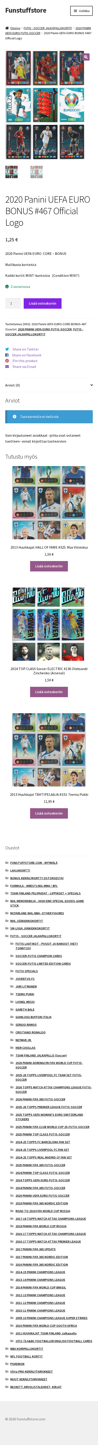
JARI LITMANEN (26, 986)
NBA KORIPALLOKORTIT (26, 1349)
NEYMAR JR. (23, 1040)
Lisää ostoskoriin (42, 303)
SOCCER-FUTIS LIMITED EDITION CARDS (43, 964)
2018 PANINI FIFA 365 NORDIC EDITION (41, 1203)
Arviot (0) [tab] (12, 385)
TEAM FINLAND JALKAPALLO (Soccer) (41, 1055)
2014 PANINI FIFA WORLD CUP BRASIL (40, 1287)
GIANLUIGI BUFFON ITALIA (33, 1017)
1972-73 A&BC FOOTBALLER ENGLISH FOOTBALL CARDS (53, 1341)
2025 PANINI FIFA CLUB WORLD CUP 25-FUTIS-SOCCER (52, 1127)
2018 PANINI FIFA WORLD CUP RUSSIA (41, 1226)
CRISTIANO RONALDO (30, 1032)
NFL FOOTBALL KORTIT (26, 1356)
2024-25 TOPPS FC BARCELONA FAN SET (42, 1142)
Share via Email (24, 366)
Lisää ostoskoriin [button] (49, 566)
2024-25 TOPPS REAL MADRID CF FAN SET (43, 1157)
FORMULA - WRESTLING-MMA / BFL (34, 886)
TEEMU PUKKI (24, 994)
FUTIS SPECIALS (26, 971)
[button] (86, 57)
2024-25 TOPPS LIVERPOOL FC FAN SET (42, 1150)
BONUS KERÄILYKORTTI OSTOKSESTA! (37, 878)
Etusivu (15, 28)
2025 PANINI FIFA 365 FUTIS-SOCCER (40, 1165)
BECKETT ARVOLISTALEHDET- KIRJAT (36, 1387)
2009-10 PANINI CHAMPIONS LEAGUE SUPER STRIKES (51, 1318)
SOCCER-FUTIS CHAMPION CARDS (38, 956)
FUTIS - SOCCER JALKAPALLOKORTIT (48, 28)
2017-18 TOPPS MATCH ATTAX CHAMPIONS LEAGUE (50, 1219)
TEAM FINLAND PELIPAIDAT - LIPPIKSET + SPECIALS (45, 893)
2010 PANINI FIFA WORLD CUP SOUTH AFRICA (46, 1326)
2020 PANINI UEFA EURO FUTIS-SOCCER (45, 329)
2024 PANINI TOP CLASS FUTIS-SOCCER (42, 1173)
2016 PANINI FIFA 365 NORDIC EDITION (41, 1265)
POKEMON (17, 1364)
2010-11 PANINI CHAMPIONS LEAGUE (40, 1310)
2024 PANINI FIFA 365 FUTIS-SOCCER (40, 1188)
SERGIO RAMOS (26, 1025)
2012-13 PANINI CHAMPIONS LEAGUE (40, 1295)
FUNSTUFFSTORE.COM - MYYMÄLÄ (33, 863)
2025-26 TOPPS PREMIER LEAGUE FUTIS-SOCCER (48, 1107)
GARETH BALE (24, 1009)
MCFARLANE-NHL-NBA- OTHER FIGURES (37, 913)
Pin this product (25, 360)
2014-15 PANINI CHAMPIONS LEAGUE (40, 1272)
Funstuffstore (25, 10)
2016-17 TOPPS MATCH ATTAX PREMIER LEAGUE (48, 1241)
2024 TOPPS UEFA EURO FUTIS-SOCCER (42, 1180)
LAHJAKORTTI (20, 870)
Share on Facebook (26, 355)
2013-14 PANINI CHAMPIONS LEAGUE (40, 1280)
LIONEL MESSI (25, 1002)
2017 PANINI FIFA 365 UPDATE (35, 1249)
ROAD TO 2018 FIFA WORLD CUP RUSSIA (42, 1211)
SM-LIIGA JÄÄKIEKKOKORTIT (30, 928)
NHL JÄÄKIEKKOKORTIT (26, 921)
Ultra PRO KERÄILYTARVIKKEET (31, 1371)
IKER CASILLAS (25, 1048)
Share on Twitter (26, 349)
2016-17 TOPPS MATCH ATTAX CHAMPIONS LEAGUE (50, 1234)
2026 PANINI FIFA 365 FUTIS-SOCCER (40, 1099)
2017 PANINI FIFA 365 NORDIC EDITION (41, 1257)
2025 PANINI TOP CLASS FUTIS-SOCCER (42, 1134)
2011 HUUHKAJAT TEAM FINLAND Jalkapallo (46, 1333)
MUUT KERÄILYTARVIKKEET (28, 1379)
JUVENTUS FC (25, 979)
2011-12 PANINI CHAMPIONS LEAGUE (40, 1303)
